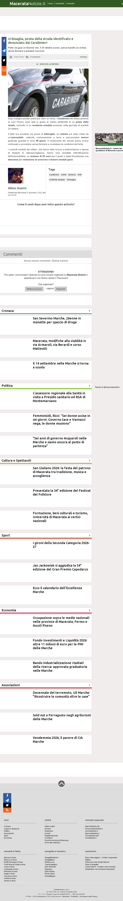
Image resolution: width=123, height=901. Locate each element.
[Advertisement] (109, 82)
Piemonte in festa (10, 871)
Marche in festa (10, 857)
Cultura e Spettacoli (11, 829)
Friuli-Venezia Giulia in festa (14, 864)
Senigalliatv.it (49, 860)
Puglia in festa (9, 874)
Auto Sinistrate (50, 867)
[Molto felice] (77, 214)
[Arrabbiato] (8, 214)
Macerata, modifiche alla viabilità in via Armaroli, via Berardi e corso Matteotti (59, 344)
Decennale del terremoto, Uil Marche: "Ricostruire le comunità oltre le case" (61, 694)
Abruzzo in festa (10, 860)
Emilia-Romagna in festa (13, 862)
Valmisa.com (49, 862)
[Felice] (59, 214)
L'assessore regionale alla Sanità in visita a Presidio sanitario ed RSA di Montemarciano (59, 397)
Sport (6, 836)
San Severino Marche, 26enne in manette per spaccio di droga (57, 320)
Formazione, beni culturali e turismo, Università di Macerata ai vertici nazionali (60, 517)
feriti (80, 175)
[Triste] (25, 214)
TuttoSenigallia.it (51, 864)
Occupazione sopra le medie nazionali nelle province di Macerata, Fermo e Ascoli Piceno (61, 621)
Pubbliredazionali (51, 836)
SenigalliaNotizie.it (51, 857)
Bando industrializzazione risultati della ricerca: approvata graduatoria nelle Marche (60, 666)
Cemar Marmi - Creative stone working (100, 867)
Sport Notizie (50, 871)
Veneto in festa (9, 881)
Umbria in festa (10, 878)
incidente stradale (57, 180)
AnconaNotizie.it (91, 831)
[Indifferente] (42, 214)
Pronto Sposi (50, 874)
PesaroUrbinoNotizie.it (93, 829)
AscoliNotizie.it (90, 838)
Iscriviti (47, 833)
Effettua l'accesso (34, 289)
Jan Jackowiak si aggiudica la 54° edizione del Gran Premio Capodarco (60, 567)
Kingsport (48, 869)
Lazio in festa (9, 867)
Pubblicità (74, 896)
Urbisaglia (71, 180)
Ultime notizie (50, 826)
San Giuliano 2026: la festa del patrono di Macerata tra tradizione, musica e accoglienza (62, 472)
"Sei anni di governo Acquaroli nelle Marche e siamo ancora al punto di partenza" (60, 442)
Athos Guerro (17, 188)
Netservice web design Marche (97, 862)
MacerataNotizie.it (92, 833)
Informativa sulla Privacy (88, 896)
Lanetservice (41, 896)
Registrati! (60, 289)
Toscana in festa (10, 876)
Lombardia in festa (11, 869)
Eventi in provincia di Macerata (56, 840)
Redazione (49, 831)
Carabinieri (54, 175)
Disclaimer (66, 896)
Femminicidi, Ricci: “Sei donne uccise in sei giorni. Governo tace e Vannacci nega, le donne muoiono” (61, 419)
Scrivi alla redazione (52, 843)
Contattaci (49, 838)
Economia (8, 838)
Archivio (48, 829)
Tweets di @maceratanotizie (107, 387)
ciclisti (63, 175)
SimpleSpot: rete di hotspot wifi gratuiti (99, 869)
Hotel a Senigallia (91, 864)
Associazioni (9, 833)
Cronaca (83, 57)
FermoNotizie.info (92, 836)
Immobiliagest (50, 876)
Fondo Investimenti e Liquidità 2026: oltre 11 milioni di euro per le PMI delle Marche (60, 644)
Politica (6, 831)
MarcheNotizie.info (92, 826)
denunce (72, 175)
